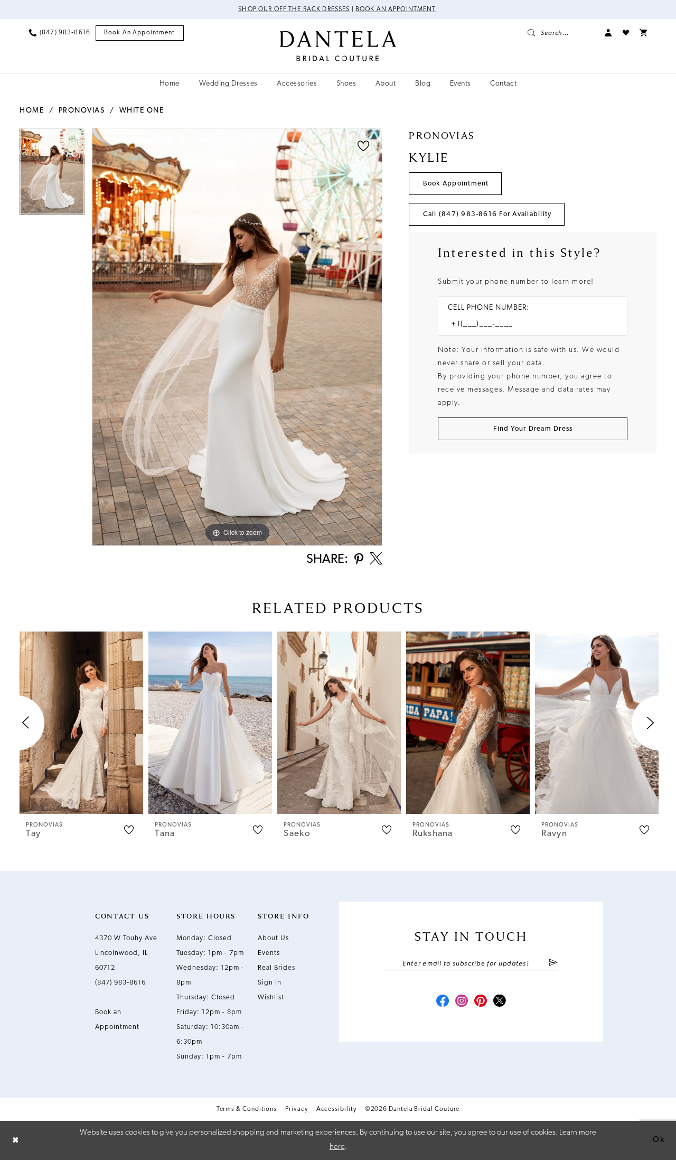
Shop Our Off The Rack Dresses (294, 9)
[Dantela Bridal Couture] (338, 46)
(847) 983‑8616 (120, 982)
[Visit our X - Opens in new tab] (499, 1002)
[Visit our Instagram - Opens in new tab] (461, 1002)
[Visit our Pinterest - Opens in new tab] (480, 1002)
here (337, 1147)
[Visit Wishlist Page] (625, 33)
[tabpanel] (52, 175)
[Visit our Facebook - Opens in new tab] (442, 1002)
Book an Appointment (395, 9)
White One (141, 111)
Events (269, 953)
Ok (658, 1140)
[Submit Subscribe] (553, 963)
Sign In (269, 982)
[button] (608, 33)
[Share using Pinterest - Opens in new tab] (358, 560)
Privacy (296, 1109)
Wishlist (271, 997)
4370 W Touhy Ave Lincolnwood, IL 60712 (126, 953)
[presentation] (81, 723)
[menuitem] (60, 33)
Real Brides (276, 967)
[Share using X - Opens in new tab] (376, 559)
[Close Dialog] (15, 1140)
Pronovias (82, 111)
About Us (273, 938)
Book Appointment (456, 183)
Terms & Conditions (247, 1109)
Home (32, 111)
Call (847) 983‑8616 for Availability (487, 214)
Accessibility (336, 1109)
